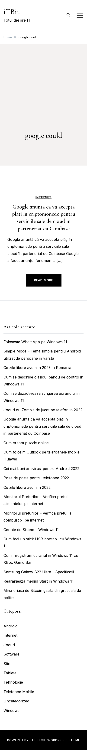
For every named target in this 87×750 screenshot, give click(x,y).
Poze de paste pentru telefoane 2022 (36, 478)
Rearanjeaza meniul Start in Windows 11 (38, 581)
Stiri (6, 663)
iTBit (11, 11)
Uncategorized (16, 701)
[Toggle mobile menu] (80, 15)
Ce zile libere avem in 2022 (27, 487)
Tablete (9, 673)
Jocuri (9, 644)
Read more (43, 280)
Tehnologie (13, 682)
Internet (43, 197)
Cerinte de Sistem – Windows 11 (31, 529)
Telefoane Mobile (18, 691)
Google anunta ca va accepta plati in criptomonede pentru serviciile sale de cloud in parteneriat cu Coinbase (42, 426)
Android (10, 626)
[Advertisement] (43, 97)
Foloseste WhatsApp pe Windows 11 (35, 341)
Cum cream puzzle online (26, 442)
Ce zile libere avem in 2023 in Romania (37, 367)
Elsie (42, 740)
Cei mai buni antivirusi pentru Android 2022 (41, 468)
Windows (11, 710)
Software (11, 654)
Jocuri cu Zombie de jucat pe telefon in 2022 (42, 410)
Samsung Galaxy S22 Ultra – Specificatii (38, 572)
